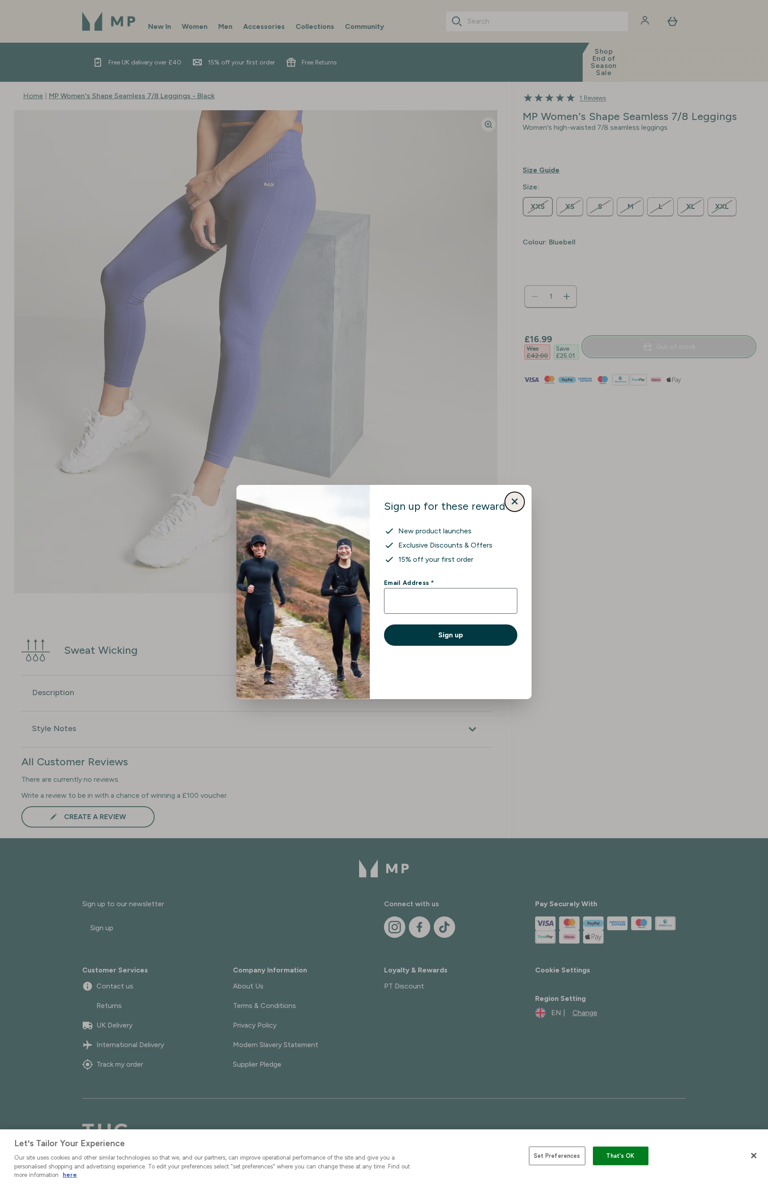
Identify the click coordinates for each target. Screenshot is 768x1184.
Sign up (450, 635)
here (70, 1175)
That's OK (620, 1155)
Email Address (408, 582)
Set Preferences (557, 1155)
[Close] (754, 1155)
